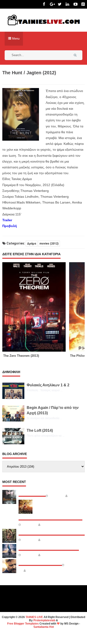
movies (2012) (48, 243)
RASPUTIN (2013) (32, 492)
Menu (15, 38)
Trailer (7, 220)
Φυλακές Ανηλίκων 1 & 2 (48, 385)
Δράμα (31, 243)
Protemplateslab (44, 620)
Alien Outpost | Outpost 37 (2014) (49, 546)
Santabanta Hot (43, 627)
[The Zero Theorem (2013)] (35, 307)
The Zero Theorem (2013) (21, 355)
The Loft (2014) (40, 430)
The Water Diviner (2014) (40, 561)
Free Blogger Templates (23, 623)
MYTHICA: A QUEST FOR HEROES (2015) (50, 516)
